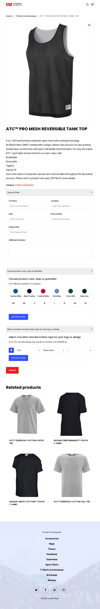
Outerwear (52, 559)
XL (65, 303)
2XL (13, 303)
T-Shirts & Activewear (25, 16)
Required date (14, 227)
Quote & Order (13, 192)
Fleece (51, 549)
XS (86, 303)
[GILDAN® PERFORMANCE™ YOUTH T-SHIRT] (72, 414)
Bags (52, 543)
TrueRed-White (43, 296)
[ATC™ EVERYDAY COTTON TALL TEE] (72, 475)
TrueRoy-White (15, 296)
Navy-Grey (84, 296)
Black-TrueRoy (29, 296)
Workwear (51, 575)
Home (9, 16)
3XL (24, 303)
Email (11, 214)
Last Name (55, 201)
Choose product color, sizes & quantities (24, 271)
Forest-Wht (70, 296)
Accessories (52, 538)
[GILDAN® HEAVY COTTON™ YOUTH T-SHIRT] (27, 475)
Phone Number (56, 214)
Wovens (52, 580)
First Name (13, 201)
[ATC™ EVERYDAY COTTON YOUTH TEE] (27, 414)
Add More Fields (18, 317)
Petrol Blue (57, 296)
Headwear (51, 554)
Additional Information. (17, 240)
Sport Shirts (51, 564)
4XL (75, 303)
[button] (92, 4)
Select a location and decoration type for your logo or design (33, 329)
